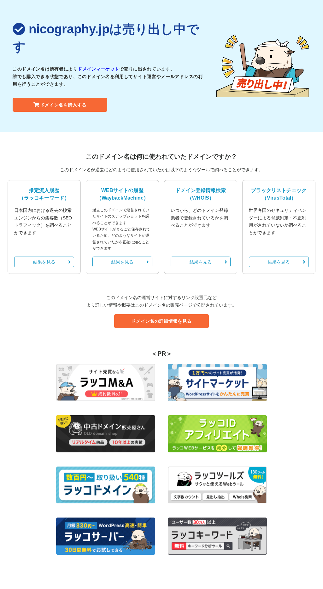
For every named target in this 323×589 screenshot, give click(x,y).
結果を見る (44, 261)
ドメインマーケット (98, 68)
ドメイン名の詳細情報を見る (161, 321)
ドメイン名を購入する (63, 104)
